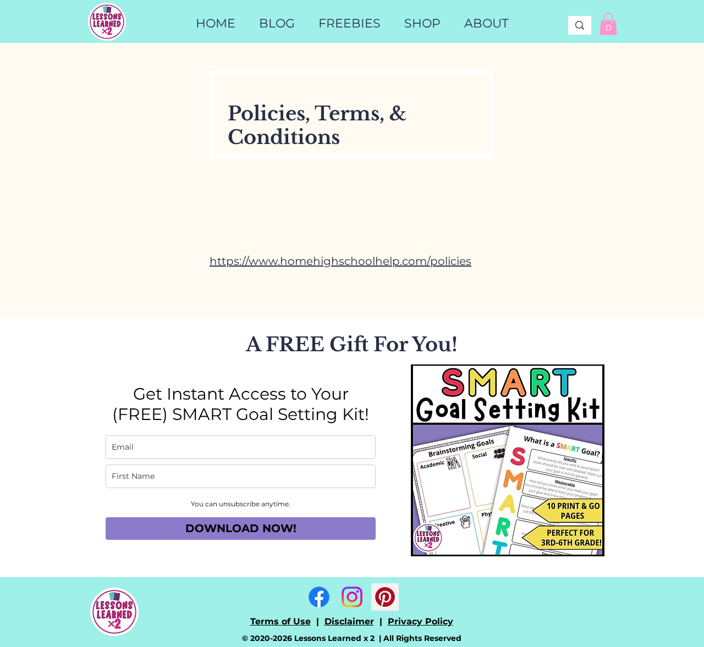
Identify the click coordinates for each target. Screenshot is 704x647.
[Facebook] (319, 597)
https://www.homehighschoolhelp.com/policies (340, 261)
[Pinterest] (385, 597)
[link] (608, 24)
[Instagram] (352, 597)
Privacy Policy (420, 621)
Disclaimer (349, 621)
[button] (422, 23)
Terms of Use (280, 621)
